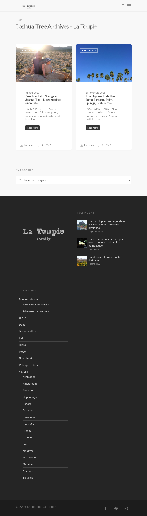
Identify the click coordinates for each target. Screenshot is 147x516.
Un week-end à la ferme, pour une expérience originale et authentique (106, 242)
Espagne (28, 410)
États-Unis (28, 50)
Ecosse (27, 403)
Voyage (23, 371)
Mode (22, 351)
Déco (22, 324)
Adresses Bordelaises (36, 304)
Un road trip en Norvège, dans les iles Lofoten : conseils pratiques (106, 224)
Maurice (28, 464)
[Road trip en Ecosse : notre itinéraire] (82, 261)
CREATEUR (26, 318)
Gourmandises (28, 331)
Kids (21, 338)
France (27, 430)
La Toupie (29, 145)
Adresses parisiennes (36, 311)
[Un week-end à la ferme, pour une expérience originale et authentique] (82, 243)
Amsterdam (30, 383)
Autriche (28, 390)
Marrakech (29, 457)
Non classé (25, 358)
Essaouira (29, 417)
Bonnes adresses (29, 299)
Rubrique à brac (28, 365)
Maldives (28, 450)
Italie (26, 444)
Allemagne (29, 376)
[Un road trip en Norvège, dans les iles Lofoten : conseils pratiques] (82, 225)
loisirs (22, 344)
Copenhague (30, 397)
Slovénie (28, 477)
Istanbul (27, 437)
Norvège (28, 470)
